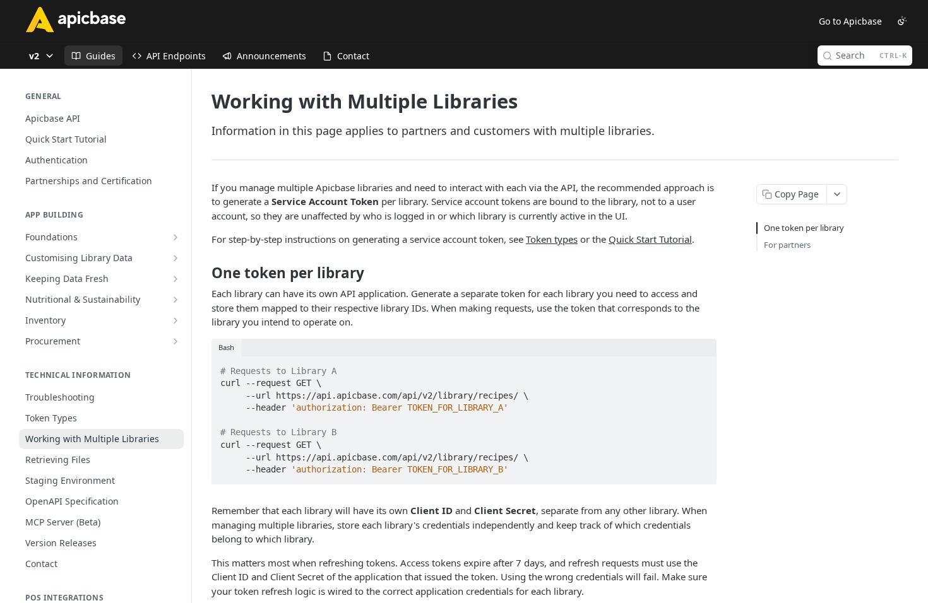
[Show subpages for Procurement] (175, 341)
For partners (787, 244)
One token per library (804, 227)
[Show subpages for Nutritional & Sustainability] (175, 300)
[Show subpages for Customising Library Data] (175, 258)
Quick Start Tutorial (650, 239)
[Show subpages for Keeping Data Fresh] (175, 279)
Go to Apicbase (850, 21)
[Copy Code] (701, 367)
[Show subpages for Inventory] (175, 320)
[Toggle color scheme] (902, 21)
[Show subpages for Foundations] (175, 237)
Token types (552, 239)
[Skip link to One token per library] (203, 273)
